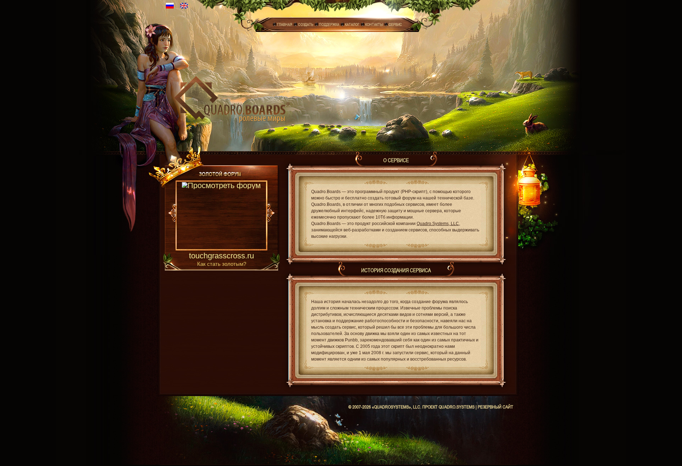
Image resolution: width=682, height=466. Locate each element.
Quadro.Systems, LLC (438, 223)
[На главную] (232, 98)
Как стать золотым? (221, 264)
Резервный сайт (495, 407)
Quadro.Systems (457, 407)
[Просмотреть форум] (221, 216)
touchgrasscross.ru (221, 256)
